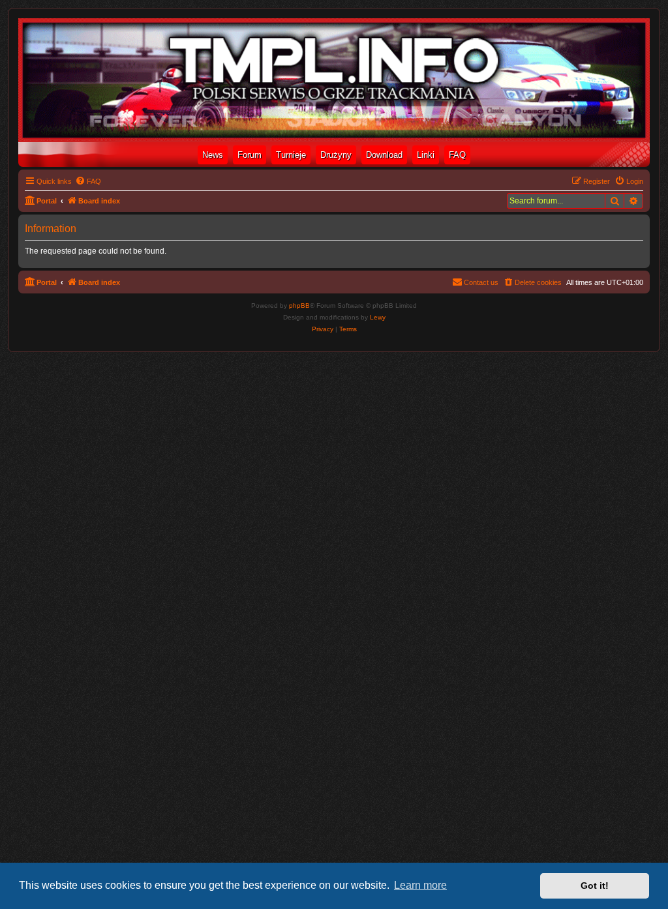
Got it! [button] (595, 885)
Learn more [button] (420, 885)
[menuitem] (88, 181)
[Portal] (334, 80)
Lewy (378, 317)
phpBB (299, 305)
